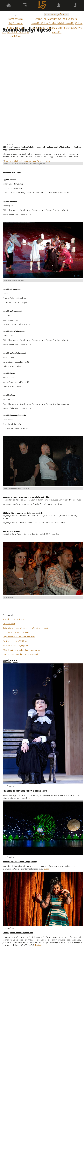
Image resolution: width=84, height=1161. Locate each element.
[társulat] (58, 5)
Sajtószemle (16, 24)
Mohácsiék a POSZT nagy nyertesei (16, 645)
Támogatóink (15, 19)
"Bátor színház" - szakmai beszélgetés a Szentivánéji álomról (25, 628)
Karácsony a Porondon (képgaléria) (20, 861)
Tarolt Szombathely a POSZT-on (15, 641)
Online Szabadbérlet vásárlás (57, 24)
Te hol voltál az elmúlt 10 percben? (16, 632)
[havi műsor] (25, 5)
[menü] (15, 15)
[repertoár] (8, 5)
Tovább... (31, 798)
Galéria (22, 32)
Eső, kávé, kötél (9, 624)
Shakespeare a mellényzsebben (18, 932)
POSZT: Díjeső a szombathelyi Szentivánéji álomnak (22, 650)
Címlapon (10, 661)
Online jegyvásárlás (46, 19)
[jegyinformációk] (75, 5)
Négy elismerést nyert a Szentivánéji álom (19, 637)
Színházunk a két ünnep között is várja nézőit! (25, 791)
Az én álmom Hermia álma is (13, 619)
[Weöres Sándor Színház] (42, 5)
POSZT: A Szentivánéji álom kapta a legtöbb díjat (21, 654)
